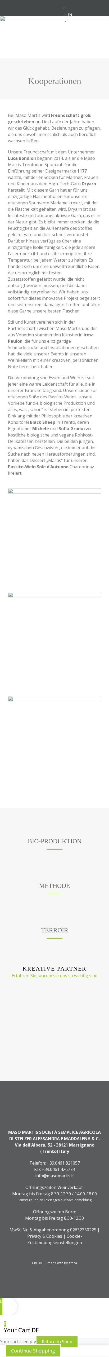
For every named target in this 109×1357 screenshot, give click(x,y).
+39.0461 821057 (63, 1163)
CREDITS (38, 1263)
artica (73, 1263)
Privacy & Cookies (44, 1236)
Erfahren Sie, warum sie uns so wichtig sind (54, 976)
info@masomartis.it (54, 1176)
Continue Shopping (33, 1350)
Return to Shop (57, 1342)
